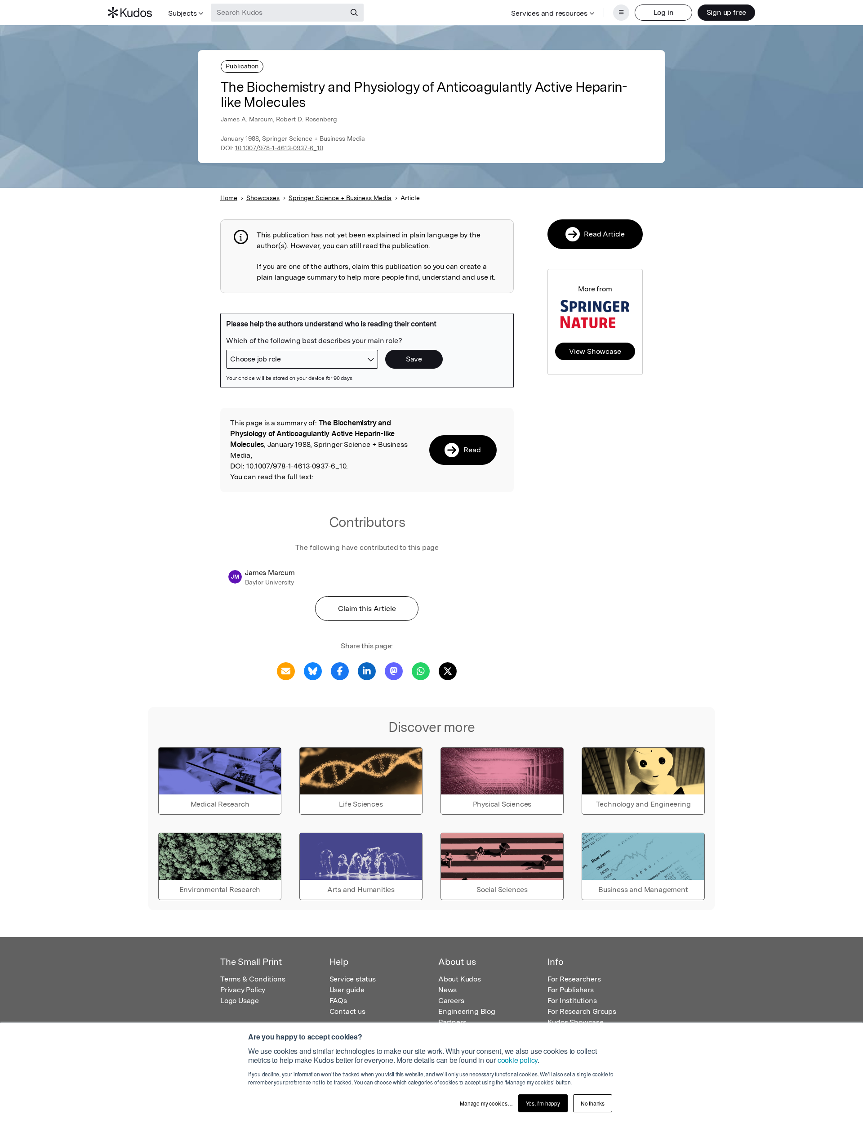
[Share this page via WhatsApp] (420, 670)
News (447, 990)
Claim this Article (367, 608)
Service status (352, 979)
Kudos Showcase (575, 1022)
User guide (347, 990)
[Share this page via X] (447, 670)
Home (228, 197)
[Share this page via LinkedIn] (367, 670)
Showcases (263, 197)
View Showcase (595, 351)
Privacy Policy (242, 990)
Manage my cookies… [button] (486, 1103)
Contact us (347, 1011)
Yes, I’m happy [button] (543, 1103)
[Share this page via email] (286, 670)
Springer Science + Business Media (340, 197)
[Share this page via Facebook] (340, 670)
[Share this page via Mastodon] (394, 670)
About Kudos (459, 979)
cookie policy (518, 1060)
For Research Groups (581, 1011)
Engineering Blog (466, 1011)
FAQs (338, 1000)
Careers (451, 1000)
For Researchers (574, 979)
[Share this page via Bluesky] (313, 670)
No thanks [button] (593, 1103)
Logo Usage (239, 1000)
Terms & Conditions (252, 979)
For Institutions (572, 1000)
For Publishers (570, 990)
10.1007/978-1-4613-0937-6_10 (279, 148)
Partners (452, 1022)
